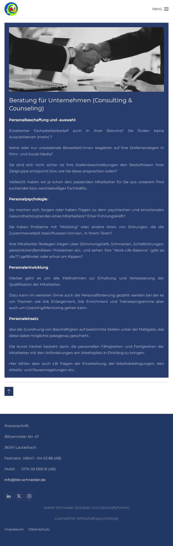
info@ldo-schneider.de (25, 480)
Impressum (14, 529)
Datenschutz (39, 529)
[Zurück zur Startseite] (11, 9)
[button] (160, 9)
